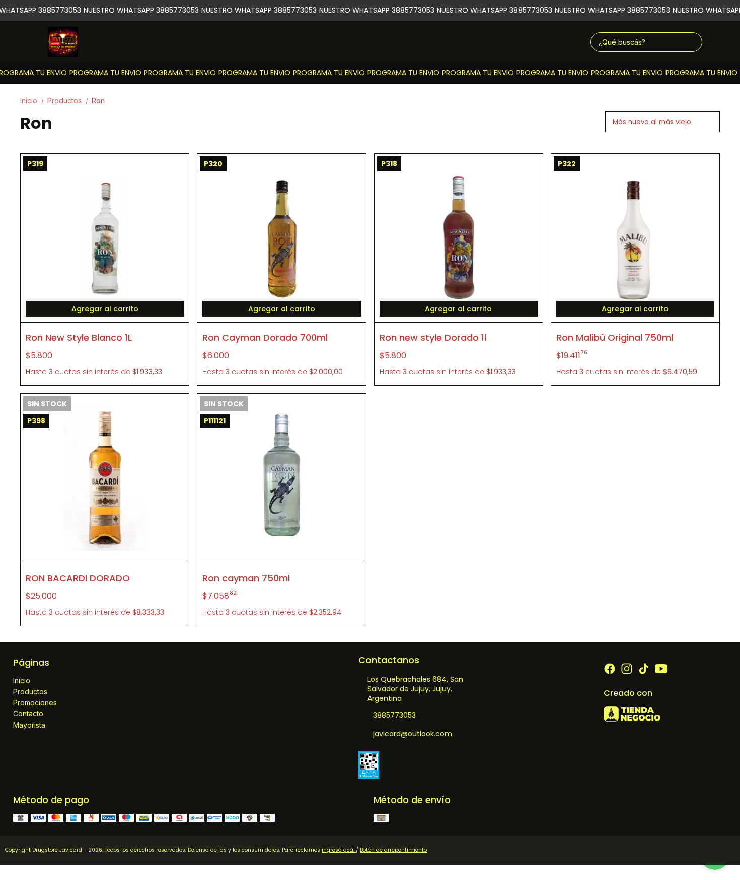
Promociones (35, 702)
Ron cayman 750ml (246, 578)
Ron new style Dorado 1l (433, 337)
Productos (68, 100)
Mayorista (29, 725)
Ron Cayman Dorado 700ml (265, 337)
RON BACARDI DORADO (78, 578)
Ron (98, 100)
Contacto (28, 713)
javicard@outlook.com (412, 734)
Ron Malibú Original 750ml (614, 337)
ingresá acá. (339, 850)
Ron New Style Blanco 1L (79, 337)
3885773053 (394, 715)
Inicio (32, 100)
